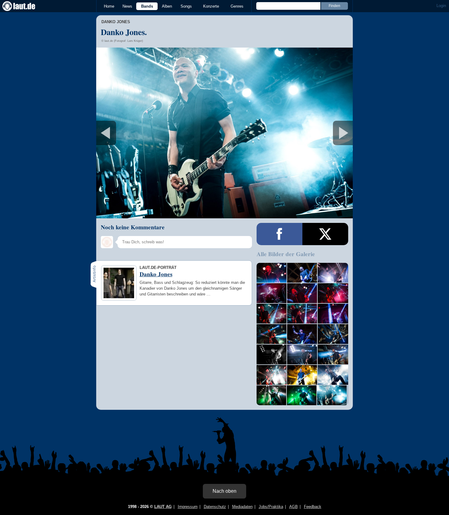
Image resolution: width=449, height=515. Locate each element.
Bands (147, 6)
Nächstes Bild (224, 133)
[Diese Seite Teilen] (279, 234)
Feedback (312, 506)
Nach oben (224, 491)
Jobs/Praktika (271, 506)
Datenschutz (215, 506)
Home (109, 6)
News (127, 6)
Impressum (188, 506)
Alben (167, 6)
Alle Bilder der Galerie (286, 254)
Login (441, 5)
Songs (186, 6)
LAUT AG (163, 506)
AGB (293, 506)
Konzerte (211, 6)
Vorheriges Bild (138, 133)
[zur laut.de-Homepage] (24, 6)
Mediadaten (242, 506)
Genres (237, 6)
